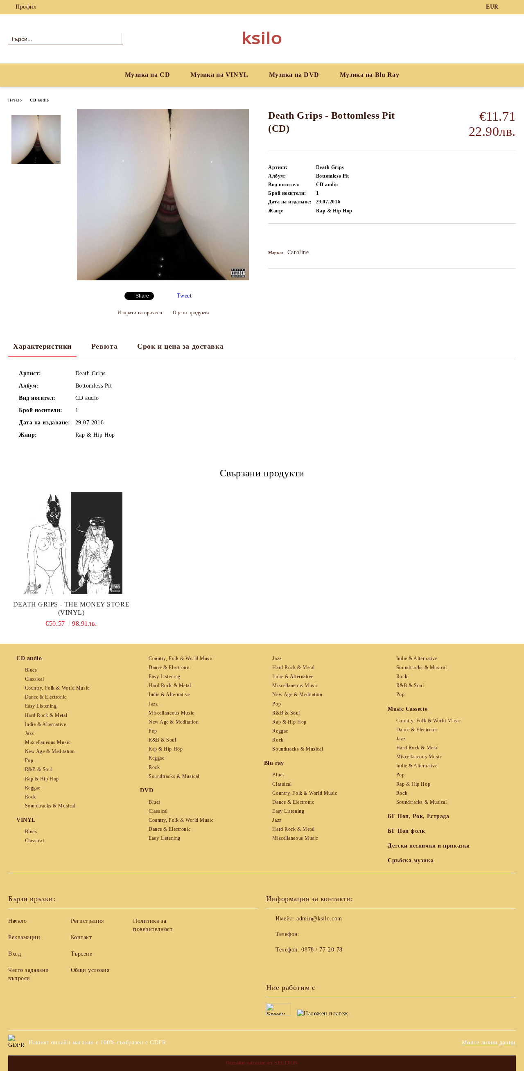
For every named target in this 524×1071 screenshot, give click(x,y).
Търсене (82, 954)
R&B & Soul (38, 769)
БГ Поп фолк (406, 831)
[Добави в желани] (284, 238)
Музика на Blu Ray (370, 74)
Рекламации (24, 937)
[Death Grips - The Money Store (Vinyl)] (71, 543)
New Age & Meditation (50, 751)
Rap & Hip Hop (42, 779)
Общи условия (90, 970)
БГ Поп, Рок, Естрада (418, 816)
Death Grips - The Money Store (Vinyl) (71, 608)
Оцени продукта (191, 313)
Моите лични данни (489, 1042)
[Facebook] (511, 6)
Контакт (81, 937)
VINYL (26, 820)
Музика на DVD (294, 74)
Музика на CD (147, 74)
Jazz (29, 733)
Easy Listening (40, 706)
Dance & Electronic (46, 697)
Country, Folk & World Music (57, 688)
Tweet (184, 296)
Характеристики (42, 346)
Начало (15, 100)
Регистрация (87, 921)
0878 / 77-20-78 (321, 950)
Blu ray (274, 763)
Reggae (33, 788)
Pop (29, 760)
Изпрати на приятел (139, 313)
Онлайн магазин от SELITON (262, 1063)
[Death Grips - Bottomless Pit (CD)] (163, 278)
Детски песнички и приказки (429, 846)
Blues (31, 670)
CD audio (39, 100)
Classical (34, 679)
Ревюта (104, 346)
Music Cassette (407, 709)
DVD (146, 790)
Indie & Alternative (45, 724)
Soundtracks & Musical (50, 806)
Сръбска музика (411, 860)
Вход (14, 954)
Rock (30, 797)
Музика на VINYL (219, 74)
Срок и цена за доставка (180, 346)
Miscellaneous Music (47, 742)
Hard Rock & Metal (46, 715)
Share (142, 296)
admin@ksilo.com (319, 918)
